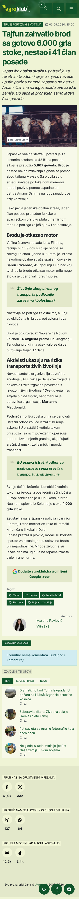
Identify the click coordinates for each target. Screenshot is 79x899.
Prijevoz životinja (42, 602)
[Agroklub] (16, 8)
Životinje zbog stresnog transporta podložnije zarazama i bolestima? (37, 294)
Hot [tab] (7, 680)
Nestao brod (53, 595)
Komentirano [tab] (25, 680)
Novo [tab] (43, 680)
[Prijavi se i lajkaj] (44, 889)
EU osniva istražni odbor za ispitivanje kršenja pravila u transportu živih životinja (40, 468)
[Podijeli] (56, 889)
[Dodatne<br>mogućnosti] (69, 889)
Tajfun (16, 595)
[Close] (58, 8)
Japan (33, 595)
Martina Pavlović (49, 620)
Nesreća (18, 602)
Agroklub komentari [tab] (17, 643)
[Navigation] (71, 8)
